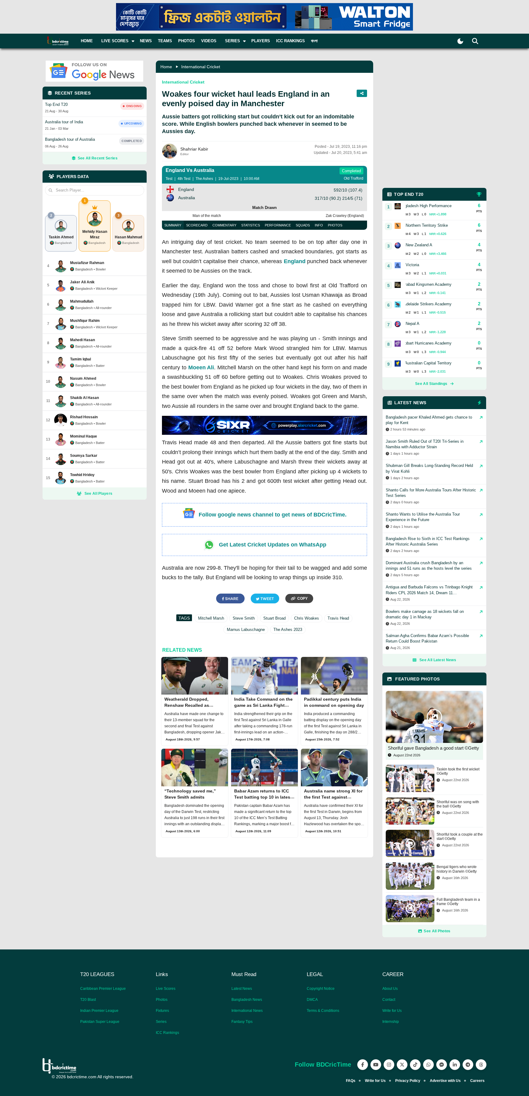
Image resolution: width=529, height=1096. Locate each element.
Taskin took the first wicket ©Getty (458, 771)
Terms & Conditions (323, 1010)
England (295, 261)
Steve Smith (244, 618)
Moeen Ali (201, 367)
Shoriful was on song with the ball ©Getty (458, 804)
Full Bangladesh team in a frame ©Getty (458, 901)
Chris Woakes (306, 618)
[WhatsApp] (428, 1064)
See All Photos (437, 931)
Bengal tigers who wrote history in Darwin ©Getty (457, 869)
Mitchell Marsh (211, 618)
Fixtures (162, 1010)
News (146, 41)
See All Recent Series (98, 158)
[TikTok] (415, 1064)
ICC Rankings (290, 41)
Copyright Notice (321, 988)
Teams (165, 41)
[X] (402, 1064)
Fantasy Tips (242, 1022)
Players (260, 41)
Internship (390, 1022)
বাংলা (314, 41)
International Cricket (200, 66)
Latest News (241, 988)
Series (161, 1022)
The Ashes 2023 (287, 629)
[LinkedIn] (454, 1064)
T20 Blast (88, 999)
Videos (208, 41)
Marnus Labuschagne (246, 629)
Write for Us (392, 1010)
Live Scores (165, 988)
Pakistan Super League (99, 1022)
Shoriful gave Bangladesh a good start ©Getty (433, 748)
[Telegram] (468, 1064)
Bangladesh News (246, 999)
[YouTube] (375, 1064)
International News (247, 1010)
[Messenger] (441, 1064)
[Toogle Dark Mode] (460, 41)
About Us (390, 988)
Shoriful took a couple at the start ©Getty (460, 836)
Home (87, 41)
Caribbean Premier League (103, 988)
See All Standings (431, 384)
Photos (186, 41)
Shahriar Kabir (194, 149)
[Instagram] (389, 1064)
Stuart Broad (274, 618)
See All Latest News (437, 660)
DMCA (312, 999)
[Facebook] (362, 1064)
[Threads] (481, 1064)
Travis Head (338, 618)
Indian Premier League (99, 1010)
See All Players (98, 493)
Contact (388, 999)
